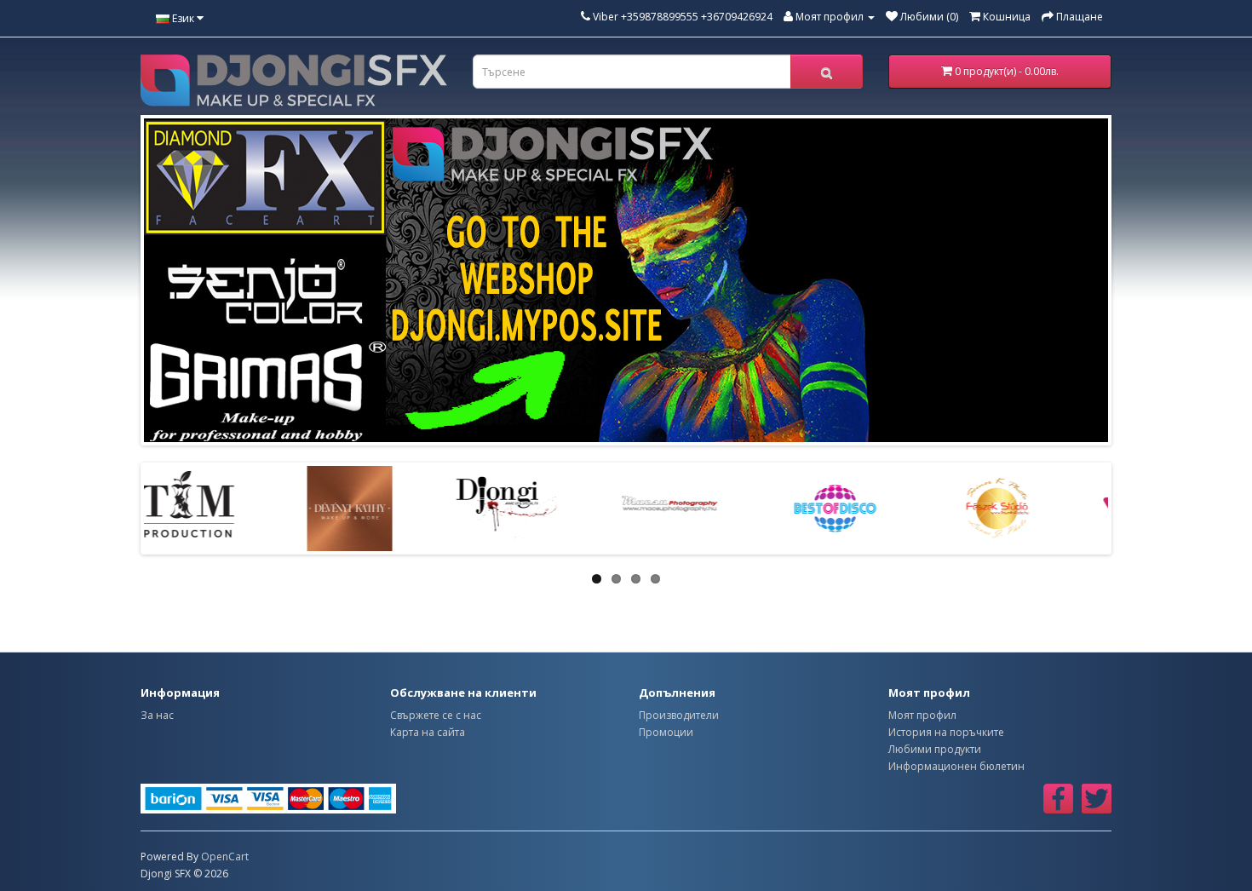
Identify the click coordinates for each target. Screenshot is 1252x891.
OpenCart (225, 856)
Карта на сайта (427, 732)
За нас (157, 715)
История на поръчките (946, 732)
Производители (679, 715)
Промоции (666, 732)
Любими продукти (934, 749)
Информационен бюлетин (956, 766)
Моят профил (922, 715)
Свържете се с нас (435, 715)
